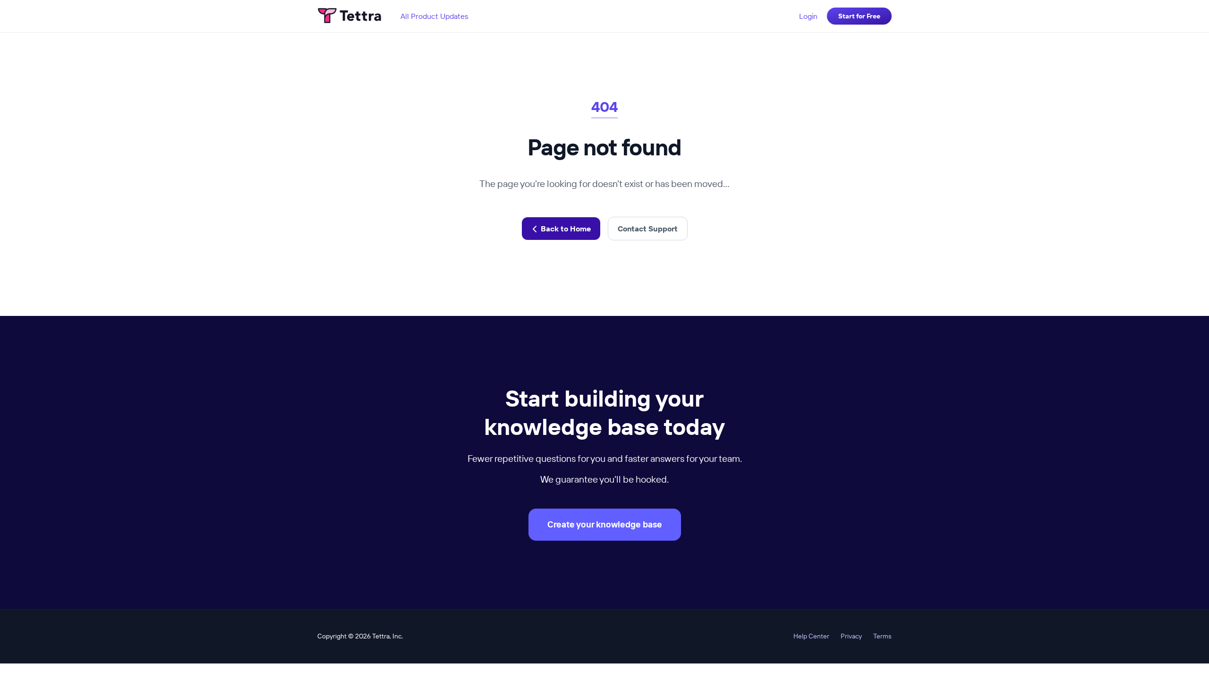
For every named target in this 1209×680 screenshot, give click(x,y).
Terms (882, 636)
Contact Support (648, 228)
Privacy (851, 636)
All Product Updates (434, 16)
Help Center (811, 636)
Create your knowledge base (604, 524)
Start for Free (859, 16)
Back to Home (566, 228)
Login (808, 16)
